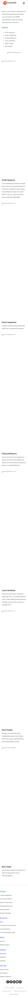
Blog (1, 921)
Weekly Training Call (5, 976)
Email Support (3, 973)
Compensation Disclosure (20, 991)
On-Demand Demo (5, 929)
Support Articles (4, 969)
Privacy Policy (20, 987)
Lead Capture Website (6, 899)
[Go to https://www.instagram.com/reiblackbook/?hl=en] (20, 982)
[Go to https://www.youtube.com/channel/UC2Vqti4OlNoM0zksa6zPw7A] (17, 982)
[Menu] (24, 3)
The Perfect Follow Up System (8, 925)
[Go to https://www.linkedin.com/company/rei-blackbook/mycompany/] (14, 982)
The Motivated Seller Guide (7, 932)
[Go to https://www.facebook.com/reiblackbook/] (7, 982)
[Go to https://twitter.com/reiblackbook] (10, 982)
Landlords (2, 960)
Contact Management (6, 895)
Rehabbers (3, 957)
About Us (2, 941)
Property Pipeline (4, 909)
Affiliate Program (4, 944)
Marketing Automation (6, 906)
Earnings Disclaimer (6, 991)
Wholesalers (3, 953)
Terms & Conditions (9, 987)
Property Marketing (5, 913)
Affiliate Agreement (14, 994)
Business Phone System (6, 902)
